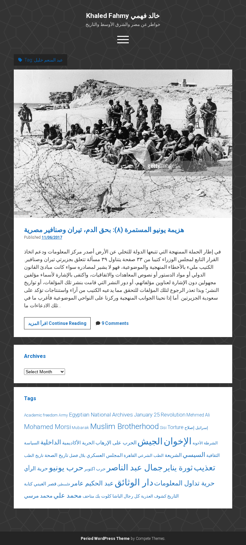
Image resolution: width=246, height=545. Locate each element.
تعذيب (204, 467)
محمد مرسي (38, 495)
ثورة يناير (178, 467)
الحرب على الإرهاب (115, 443)
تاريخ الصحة (56, 455)
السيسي (194, 454)
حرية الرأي (36, 468)
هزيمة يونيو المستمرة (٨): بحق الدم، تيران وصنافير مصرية (104, 230)
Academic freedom (41, 415)
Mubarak (80, 427)
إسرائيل (201, 427)
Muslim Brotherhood (124, 426)
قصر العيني (45, 484)
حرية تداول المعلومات (184, 483)
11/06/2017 (52, 237)
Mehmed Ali (198, 414)
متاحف (88, 496)
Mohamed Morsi (47, 427)
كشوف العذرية (153, 496)
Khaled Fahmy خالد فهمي (123, 16)
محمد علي (67, 495)
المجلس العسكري (104, 455)
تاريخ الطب (34, 455)
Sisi (163, 427)
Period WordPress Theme (105, 538)
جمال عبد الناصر (135, 467)
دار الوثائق (134, 482)
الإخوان (178, 441)
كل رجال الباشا (126, 496)
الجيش (150, 441)
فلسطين (63, 484)
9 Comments (115, 323)
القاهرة (130, 455)
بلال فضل (77, 455)
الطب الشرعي (151, 455)
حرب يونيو (66, 467)
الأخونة (198, 443)
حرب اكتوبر (95, 468)
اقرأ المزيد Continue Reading (59, 324)
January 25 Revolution (159, 414)
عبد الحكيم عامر (92, 483)
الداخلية (50, 442)
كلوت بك (103, 496)
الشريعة (173, 455)
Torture (176, 427)
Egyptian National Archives (101, 414)
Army (63, 415)
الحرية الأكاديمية (78, 443)
